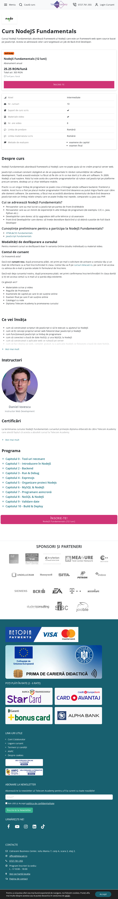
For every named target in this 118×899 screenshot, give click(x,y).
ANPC (11, 751)
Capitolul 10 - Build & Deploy (24, 506)
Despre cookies (15, 755)
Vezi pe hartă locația (19, 873)
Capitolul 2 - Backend (19, 468)
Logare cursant (15, 743)
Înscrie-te (59, 84)
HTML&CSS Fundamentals (19, 233)
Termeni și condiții (17, 747)
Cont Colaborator (16, 739)
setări (67, 895)
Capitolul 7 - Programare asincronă (28, 492)
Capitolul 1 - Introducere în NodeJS (28, 463)
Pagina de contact (18, 878)
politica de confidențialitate (40, 803)
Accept (103, 894)
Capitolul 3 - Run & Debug (22, 473)
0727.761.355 (16, 860)
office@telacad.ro (18, 856)
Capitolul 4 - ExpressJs (20, 477)
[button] (27, 4)
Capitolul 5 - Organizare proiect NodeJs (31, 482)
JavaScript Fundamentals (18, 236)
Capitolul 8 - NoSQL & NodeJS (25, 496)
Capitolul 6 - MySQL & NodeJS (25, 487)
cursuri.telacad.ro (83, 264)
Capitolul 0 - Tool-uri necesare (25, 459)
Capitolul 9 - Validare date (22, 501)
